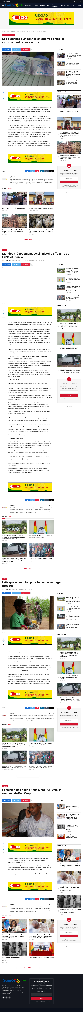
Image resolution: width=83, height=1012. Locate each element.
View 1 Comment (28, 967)
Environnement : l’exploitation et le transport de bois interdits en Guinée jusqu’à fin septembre (14, 231)
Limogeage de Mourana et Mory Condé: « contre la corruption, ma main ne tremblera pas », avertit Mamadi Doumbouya (40, 936)
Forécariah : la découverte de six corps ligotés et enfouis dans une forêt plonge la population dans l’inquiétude (13, 537)
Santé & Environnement (55, 5)
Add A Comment (28, 239)
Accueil (3, 31)
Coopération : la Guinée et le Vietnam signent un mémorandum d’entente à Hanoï (41, 958)
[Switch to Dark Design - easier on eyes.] (78, 1)
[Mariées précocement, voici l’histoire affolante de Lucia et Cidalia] (28, 284)
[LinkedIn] (3, 98)
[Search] (80, 1)
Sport (48, 5)
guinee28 (8, 45)
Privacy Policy (68, 186)
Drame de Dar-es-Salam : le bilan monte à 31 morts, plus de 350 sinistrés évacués (41, 559)
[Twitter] (3, 95)
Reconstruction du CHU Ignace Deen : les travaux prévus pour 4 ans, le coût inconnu (13, 207)
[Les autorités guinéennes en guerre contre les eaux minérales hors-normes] (28, 69)
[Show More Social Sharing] (31, 49)
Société (35, 5)
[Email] (3, 101)
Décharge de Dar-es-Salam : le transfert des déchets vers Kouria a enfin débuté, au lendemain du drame (14, 560)
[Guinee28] (14, 5)
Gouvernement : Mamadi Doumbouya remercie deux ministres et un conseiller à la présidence (14, 959)
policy (46, 1001)
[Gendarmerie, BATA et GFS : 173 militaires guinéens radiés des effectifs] (41, 527)
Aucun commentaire (34, 45)
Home (74, 1009)
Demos (3, 1)
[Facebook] (3, 92)
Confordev (17, 1009)
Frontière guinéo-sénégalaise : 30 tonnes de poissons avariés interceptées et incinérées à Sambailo (41, 231)
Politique (27, 5)
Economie (42, 5)
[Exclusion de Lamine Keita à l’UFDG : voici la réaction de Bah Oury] (28, 820)
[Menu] (3, 5)
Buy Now (8, 1)
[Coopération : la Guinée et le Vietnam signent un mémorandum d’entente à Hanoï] (41, 949)
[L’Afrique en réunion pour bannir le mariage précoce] (28, 612)
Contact (73, 5)
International (64, 5)
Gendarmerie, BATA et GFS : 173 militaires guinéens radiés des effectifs (40, 536)
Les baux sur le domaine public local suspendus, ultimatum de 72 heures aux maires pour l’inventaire (13, 936)
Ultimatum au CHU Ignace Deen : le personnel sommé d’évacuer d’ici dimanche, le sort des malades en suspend (41, 208)
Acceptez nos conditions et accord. (42, 1001)
